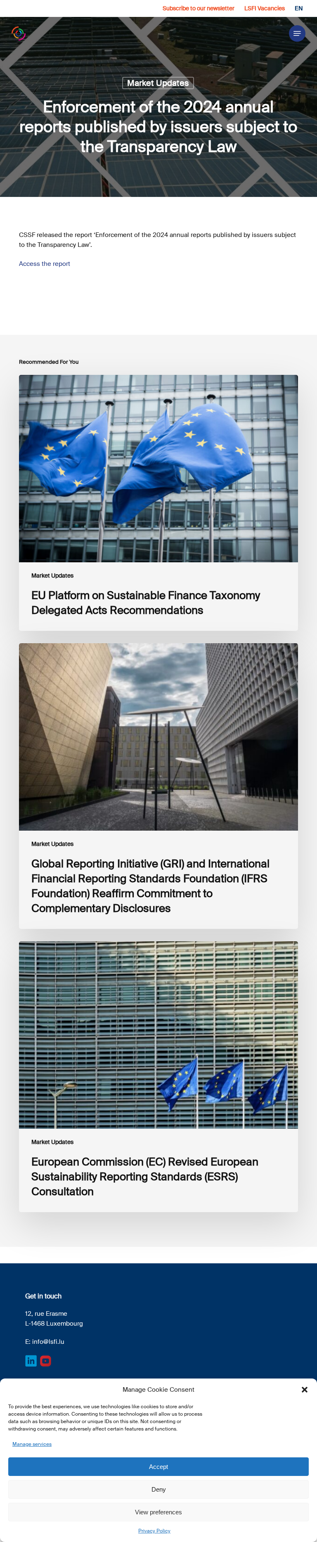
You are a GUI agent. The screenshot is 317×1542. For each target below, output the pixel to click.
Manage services (32, 1444)
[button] (304, 1390)
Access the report (44, 264)
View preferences (158, 1512)
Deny (158, 1489)
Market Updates (158, 83)
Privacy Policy (154, 1531)
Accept (158, 1466)
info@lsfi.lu (48, 1342)
